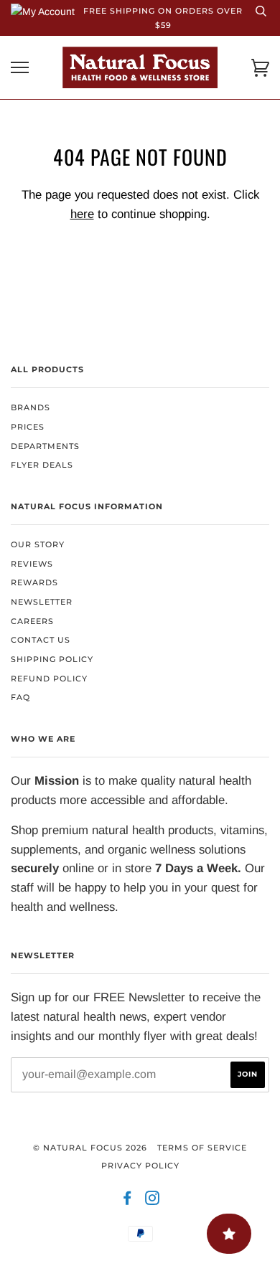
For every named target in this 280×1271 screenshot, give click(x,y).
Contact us (40, 640)
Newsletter (42, 602)
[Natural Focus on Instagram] (152, 1201)
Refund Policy (49, 679)
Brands (30, 407)
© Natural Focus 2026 (90, 1148)
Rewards (34, 582)
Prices (28, 427)
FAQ (20, 697)
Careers (32, 621)
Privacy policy (140, 1166)
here (82, 214)
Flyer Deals (42, 465)
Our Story (38, 544)
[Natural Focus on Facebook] (127, 1201)
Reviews (32, 564)
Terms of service (202, 1148)
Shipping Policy (52, 659)
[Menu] (20, 68)
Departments (45, 446)
